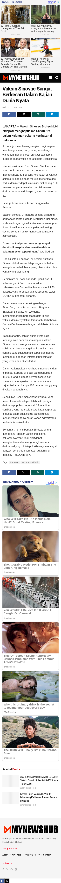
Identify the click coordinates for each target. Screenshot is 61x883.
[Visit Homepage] (21, 77)
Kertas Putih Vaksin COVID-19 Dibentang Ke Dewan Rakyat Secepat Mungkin (39, 797)
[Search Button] (57, 78)
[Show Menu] (50, 78)
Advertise (16, 855)
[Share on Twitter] (24, 114)
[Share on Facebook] (9, 114)
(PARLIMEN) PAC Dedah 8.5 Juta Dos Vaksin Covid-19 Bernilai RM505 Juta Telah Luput (39, 780)
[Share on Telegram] (52, 114)
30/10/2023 (26, 788)
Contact (47, 855)
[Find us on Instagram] (12, 869)
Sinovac (14, 462)
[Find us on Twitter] (7, 869)
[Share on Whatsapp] (38, 114)
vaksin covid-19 (30, 462)
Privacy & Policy (32, 855)
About (5, 855)
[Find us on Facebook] (3, 869)
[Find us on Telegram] (16, 869)
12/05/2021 (16, 107)
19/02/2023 (26, 805)
